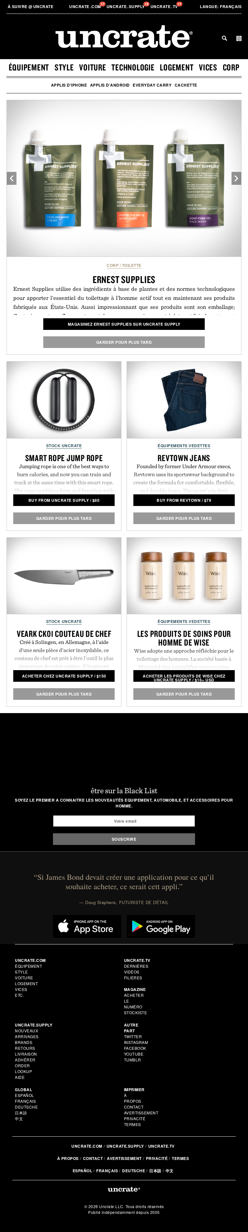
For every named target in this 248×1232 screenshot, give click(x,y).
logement (176, 67)
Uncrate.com (86, 1146)
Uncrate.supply (125, 1146)
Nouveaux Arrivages (27, 1033)
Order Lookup (23, 1068)
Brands (23, 1042)
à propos (132, 1098)
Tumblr (132, 1059)
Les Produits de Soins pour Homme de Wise (184, 638)
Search (224, 38)
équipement (29, 67)
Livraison (26, 1054)
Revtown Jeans (184, 457)
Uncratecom (85, 6)
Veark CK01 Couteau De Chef (64, 633)
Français (221, 6)
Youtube (134, 1054)
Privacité (135, 1118)
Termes (132, 1124)
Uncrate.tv (161, 1146)
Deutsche (26, 1107)
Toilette (131, 265)
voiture (92, 67)
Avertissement (141, 1112)
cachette (186, 85)
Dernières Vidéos (136, 968)
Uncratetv (164, 6)
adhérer (25, 1059)
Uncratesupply (126, 6)
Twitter (133, 1036)
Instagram (136, 1042)
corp (231, 67)
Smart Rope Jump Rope (64, 457)
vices (208, 67)
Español (24, 1095)
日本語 (21, 1112)
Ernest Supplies (124, 279)
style (64, 67)
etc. (19, 995)
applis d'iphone (69, 85)
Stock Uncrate (64, 445)
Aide (20, 1077)
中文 (19, 1118)
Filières (134, 977)
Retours (25, 1048)
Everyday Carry (152, 85)
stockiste (135, 1012)
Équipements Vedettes (184, 445)
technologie (132, 67)
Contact (134, 1107)
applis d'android (110, 85)
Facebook (135, 1048)
